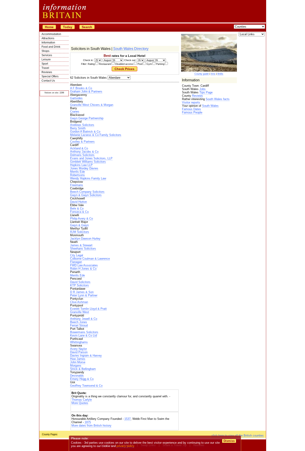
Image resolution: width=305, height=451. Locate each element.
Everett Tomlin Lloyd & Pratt (88, 308)
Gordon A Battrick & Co (85, 131)
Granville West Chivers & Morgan (91, 105)
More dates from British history (91, 425)
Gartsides (76, 98)
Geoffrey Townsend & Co (86, 385)
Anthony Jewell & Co (83, 318)
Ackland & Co (79, 148)
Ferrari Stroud (79, 325)
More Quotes (79, 403)
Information (48, 42)
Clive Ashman (79, 302)
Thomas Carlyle (81, 399)
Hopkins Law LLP (81, 165)
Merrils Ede (77, 171)
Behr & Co (77, 208)
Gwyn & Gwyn (79, 225)
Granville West (79, 312)
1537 (127, 418)
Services (47, 55)
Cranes (74, 111)
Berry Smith (78, 128)
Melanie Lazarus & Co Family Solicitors (95, 135)
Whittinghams (79, 342)
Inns (213, 73)
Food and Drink (51, 46)
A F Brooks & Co (81, 88)
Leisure (46, 59)
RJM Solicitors (79, 232)
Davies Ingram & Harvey (86, 355)
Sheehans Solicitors (83, 248)
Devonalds (77, 375)
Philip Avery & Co (81, 218)
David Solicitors (80, 282)
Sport (45, 63)
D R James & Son (82, 292)
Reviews (47, 72)
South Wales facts (218, 99)
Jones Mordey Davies (84, 168)
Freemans (76, 185)
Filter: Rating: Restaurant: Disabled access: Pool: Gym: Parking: (123, 64)
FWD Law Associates (84, 265)
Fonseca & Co (79, 211)
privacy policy (125, 446)
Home (49, 27)
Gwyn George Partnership (86, 118)
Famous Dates (191, 109)
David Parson (79, 352)
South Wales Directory (130, 49)
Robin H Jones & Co (83, 268)
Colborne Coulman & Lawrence (90, 258)
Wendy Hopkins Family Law (88, 178)
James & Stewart (81, 245)
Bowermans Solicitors (84, 332)
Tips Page (206, 92)
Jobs (202, 89)
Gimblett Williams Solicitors (88, 161)
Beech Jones (78, 322)
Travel (45, 68)
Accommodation (51, 34)
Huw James (77, 359)
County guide (201, 73)
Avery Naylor (78, 349)
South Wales (210, 105)
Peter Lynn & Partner (83, 295)
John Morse (77, 362)
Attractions (48, 38)
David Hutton (78, 201)
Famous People (192, 112)
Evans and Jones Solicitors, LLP (91, 158)
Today (67, 27)
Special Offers (50, 76)
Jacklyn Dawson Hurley (85, 238)
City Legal (76, 255)
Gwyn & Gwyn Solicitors (86, 195)
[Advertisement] (124, 408)
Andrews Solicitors (82, 125)
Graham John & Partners (86, 91)
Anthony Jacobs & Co (84, 151)
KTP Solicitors (79, 285)
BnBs (220, 73)
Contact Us (48, 80)
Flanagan (76, 262)
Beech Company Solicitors (87, 191)
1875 (88, 422)
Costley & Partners (82, 141)
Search (87, 27)
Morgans (75, 365)
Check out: (130, 60)
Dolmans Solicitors (82, 155)
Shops (45, 51)
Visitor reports (191, 102)
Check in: (88, 60)
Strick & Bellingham (83, 369)
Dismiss (229, 441)
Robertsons (77, 175)
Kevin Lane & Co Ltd (83, 335)
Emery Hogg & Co (82, 379)
